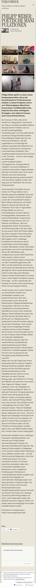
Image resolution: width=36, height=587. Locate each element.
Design (12, 31)
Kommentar (27, 563)
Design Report (18, 31)
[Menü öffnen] (33, 5)
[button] (10, 50)
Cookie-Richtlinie (20, 579)
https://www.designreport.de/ (14, 513)
